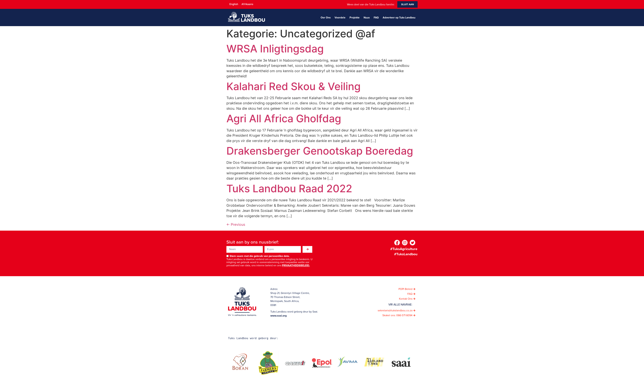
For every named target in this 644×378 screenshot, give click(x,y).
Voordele (340, 17)
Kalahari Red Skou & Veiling (293, 86)
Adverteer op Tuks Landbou (399, 17)
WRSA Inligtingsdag (275, 48)
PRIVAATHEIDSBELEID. (296, 265)
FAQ (376, 17)
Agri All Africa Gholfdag (283, 118)
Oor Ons (326, 17)
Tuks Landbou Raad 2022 (289, 188)
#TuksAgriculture (403, 248)
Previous (235, 224)
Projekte (355, 17)
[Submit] (307, 249)
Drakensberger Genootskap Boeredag (319, 151)
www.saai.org (278, 316)
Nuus (367, 17)
